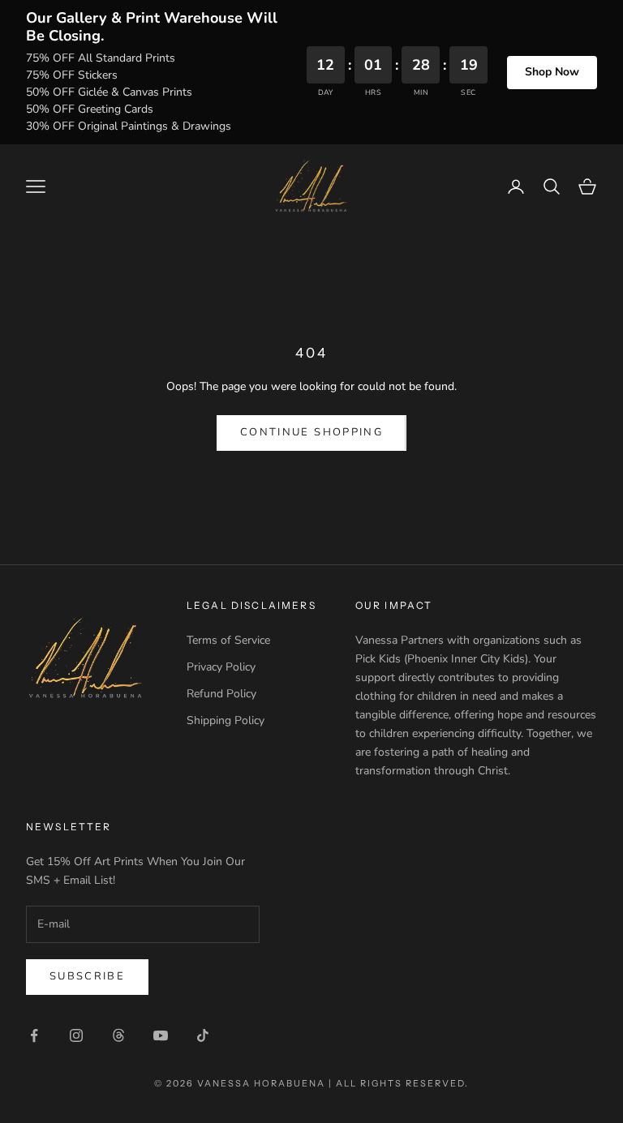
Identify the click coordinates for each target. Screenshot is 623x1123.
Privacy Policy (221, 667)
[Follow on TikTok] (203, 1035)
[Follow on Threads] (118, 1035)
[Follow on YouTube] (161, 1035)
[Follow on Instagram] (76, 1035)
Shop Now (552, 71)
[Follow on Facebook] (34, 1035)
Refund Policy (221, 693)
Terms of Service (228, 640)
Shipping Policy (225, 720)
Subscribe (87, 976)
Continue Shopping (311, 432)
